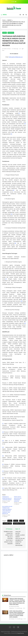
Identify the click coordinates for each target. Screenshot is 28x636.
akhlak (10, 520)
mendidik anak (7, 523)
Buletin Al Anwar (7, 48)
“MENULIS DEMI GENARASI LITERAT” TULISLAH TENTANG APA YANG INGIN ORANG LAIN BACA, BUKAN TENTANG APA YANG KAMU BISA (17, 601)
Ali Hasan (13, 618)
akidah (16, 520)
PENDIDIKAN (11, 32)
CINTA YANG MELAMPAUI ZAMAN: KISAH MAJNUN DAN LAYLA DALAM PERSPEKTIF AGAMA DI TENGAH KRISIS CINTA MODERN (16, 614)
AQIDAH (4, 32)
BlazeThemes (20, 633)
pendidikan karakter (19, 523)
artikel (21, 520)
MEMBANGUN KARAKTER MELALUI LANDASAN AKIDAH (7, 498)
